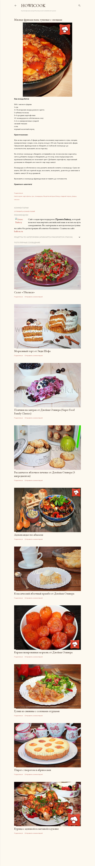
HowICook (33, 5)
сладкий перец (65, 196)
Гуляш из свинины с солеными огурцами (37, 711)
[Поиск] (79, 5)
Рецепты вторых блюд (51, 196)
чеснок (16, 199)
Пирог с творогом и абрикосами (32, 770)
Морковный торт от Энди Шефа (32, 351)
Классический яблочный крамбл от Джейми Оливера (44, 593)
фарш (74, 196)
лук (33, 196)
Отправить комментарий (24, 211)
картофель (27, 196)
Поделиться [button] (18, 193)
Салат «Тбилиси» (24, 292)
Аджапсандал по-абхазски (28, 534)
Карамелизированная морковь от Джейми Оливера (43, 652)
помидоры (39, 196)
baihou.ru (18, 231)
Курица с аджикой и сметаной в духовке (36, 828)
